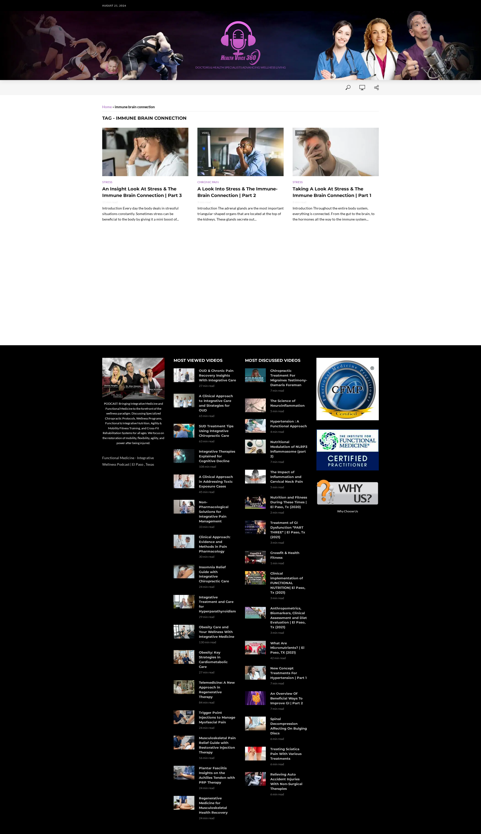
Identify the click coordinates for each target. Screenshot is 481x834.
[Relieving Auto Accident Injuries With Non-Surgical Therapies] (255, 779)
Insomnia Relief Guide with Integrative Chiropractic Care (214, 574)
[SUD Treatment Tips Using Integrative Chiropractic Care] (184, 431)
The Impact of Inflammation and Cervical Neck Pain (286, 476)
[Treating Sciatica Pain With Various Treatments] (255, 753)
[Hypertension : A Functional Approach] (255, 426)
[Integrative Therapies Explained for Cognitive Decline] (184, 456)
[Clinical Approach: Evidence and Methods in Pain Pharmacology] (184, 541)
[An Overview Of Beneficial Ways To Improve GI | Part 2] (255, 698)
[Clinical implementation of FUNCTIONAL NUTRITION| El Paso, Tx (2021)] (255, 578)
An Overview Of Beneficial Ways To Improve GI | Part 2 (286, 698)
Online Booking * (137, 88)
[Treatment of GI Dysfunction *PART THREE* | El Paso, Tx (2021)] (255, 527)
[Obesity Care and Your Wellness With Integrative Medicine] (184, 632)
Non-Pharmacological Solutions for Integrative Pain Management (213, 511)
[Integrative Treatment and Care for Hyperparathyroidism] (184, 602)
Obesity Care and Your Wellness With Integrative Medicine (216, 632)
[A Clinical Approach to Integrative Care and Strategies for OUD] (184, 400)
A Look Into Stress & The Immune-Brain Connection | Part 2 (237, 192)
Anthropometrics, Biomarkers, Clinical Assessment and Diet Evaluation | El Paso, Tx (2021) (288, 617)
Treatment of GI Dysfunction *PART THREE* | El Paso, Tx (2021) (287, 530)
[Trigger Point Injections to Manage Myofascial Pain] (184, 717)
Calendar (274, 88)
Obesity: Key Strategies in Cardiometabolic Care (213, 659)
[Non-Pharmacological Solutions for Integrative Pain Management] (184, 507)
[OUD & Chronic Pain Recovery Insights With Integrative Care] (184, 375)
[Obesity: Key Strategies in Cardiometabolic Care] (184, 657)
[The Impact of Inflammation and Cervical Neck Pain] (255, 476)
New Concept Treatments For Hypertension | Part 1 (288, 673)
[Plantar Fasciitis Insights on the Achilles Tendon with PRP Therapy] (184, 773)
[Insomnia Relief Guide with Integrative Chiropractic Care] (184, 572)
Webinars (247, 88)
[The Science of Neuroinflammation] (255, 405)
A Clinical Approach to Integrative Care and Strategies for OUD (216, 403)
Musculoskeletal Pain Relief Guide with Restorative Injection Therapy (217, 745)
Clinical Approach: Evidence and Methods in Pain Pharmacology (214, 544)
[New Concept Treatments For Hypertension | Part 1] (255, 673)
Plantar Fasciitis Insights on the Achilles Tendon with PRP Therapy (217, 775)
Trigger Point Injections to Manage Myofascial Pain (217, 717)
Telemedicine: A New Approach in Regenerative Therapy (217, 689)
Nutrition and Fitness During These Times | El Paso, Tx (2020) (288, 502)
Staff (166, 88)
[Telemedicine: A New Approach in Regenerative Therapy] (184, 687)
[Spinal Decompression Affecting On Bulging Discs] (255, 723)
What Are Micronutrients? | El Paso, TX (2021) (287, 648)
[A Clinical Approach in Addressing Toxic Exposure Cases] (184, 481)
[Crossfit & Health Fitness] (255, 557)
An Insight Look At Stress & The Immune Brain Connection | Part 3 (142, 192)
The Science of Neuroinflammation (287, 403)
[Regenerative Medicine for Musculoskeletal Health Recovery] (184, 803)
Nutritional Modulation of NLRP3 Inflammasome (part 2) (288, 449)
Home (107, 88)
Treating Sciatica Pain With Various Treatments (286, 753)
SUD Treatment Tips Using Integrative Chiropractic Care (216, 431)
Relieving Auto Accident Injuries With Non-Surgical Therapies (286, 781)
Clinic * (315, 88)
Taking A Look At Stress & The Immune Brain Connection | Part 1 (332, 192)
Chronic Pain (208, 182)
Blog (296, 88)
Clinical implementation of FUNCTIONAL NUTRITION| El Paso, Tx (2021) (287, 582)
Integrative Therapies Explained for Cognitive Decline (217, 456)
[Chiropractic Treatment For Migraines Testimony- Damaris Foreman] (255, 375)
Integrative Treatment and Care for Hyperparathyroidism (217, 604)
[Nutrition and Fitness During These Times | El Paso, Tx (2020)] (255, 502)
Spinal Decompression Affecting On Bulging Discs (288, 726)
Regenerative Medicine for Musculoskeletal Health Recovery (213, 805)
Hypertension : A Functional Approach (288, 423)
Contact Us (190, 88)
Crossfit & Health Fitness (284, 555)
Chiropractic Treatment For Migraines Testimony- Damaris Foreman (288, 378)
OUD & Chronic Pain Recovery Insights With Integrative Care (217, 375)
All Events (219, 88)
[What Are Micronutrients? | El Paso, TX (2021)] (255, 648)
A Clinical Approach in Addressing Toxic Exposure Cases (216, 481)
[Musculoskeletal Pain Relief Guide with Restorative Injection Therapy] (184, 742)
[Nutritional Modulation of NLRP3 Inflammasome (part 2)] (255, 446)
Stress (107, 182)
